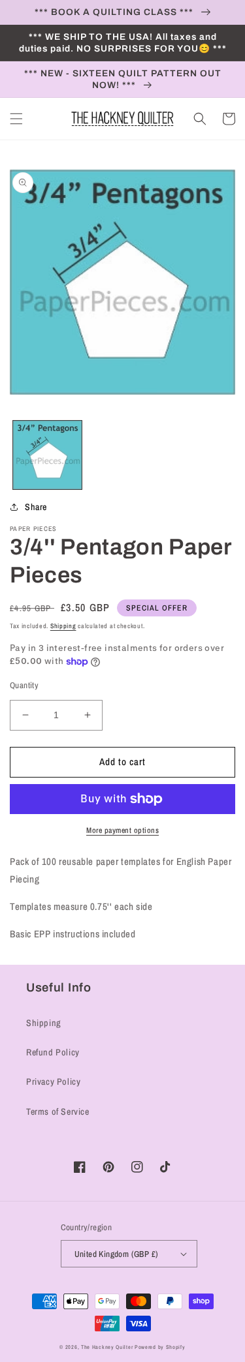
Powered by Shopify (160, 1347)
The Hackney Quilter (107, 1347)
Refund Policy (53, 1052)
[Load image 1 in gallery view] (47, 455)
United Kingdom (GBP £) (116, 1254)
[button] (16, 118)
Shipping (63, 626)
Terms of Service (58, 1111)
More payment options (122, 830)
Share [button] (36, 507)
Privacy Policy (53, 1081)
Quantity (24, 685)
